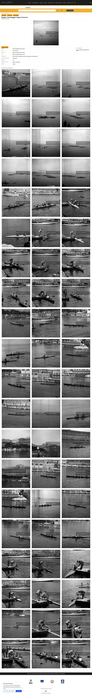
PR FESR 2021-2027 (70, 2)
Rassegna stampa (58, 2)
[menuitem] (74, 2)
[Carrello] (90, 2)
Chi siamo (29, 2)
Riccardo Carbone (35, 2)
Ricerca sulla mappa (70, 10)
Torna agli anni (4, 15)
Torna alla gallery (15, 15)
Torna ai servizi (10, 15)
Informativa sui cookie (48, 688)
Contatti (64, 2)
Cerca (64, 10)
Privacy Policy (43, 688)
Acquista (45, 2)
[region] (12, 687)
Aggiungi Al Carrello (5, 47)
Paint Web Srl (49, 693)
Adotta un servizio (51, 2)
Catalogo (41, 2)
